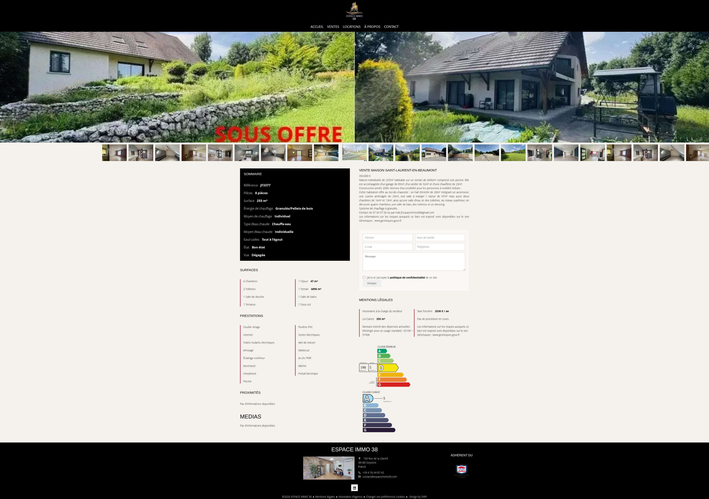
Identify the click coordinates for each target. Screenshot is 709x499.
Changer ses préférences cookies (385, 496)
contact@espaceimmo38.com (380, 476)
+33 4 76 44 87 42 (373, 472)
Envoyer (371, 283)
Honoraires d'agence (350, 496)
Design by (418, 496)
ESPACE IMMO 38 (354, 449)
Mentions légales (325, 496)
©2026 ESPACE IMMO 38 (297, 496)
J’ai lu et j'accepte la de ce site (402, 277)
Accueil (354, 11)
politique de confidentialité (407, 277)
